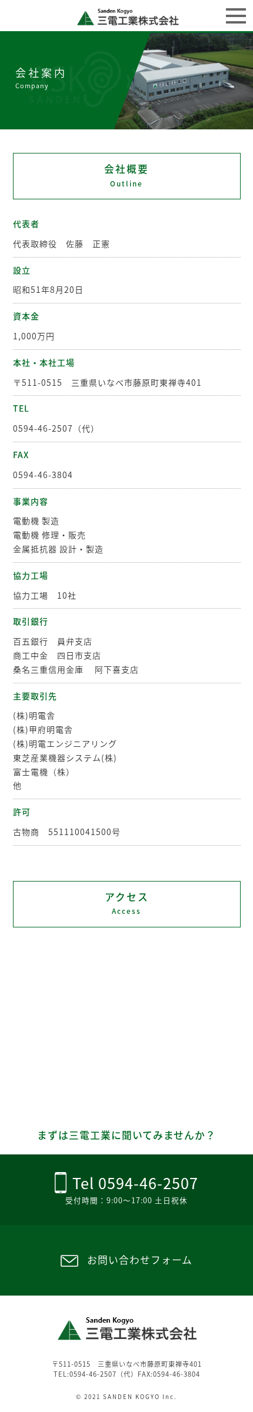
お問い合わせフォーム (139, 1260)
